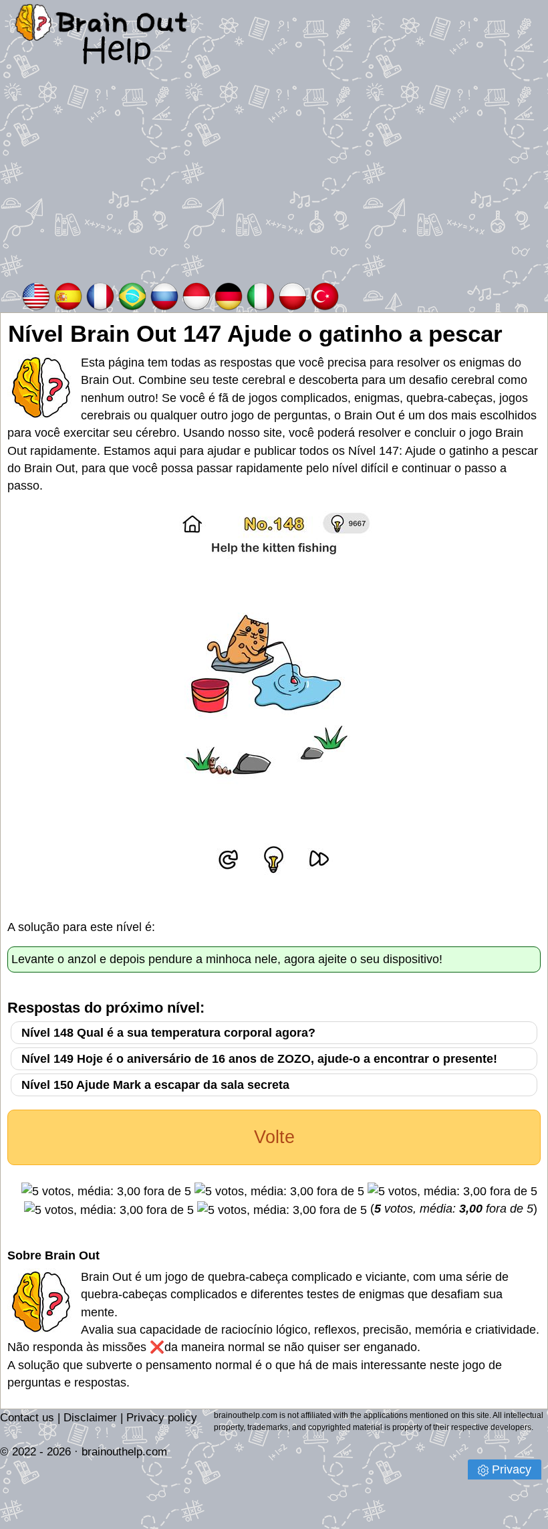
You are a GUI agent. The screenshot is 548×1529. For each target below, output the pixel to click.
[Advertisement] (274, 180)
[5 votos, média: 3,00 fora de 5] (106, 1191)
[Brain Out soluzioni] (261, 295)
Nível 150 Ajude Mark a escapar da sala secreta (155, 1085)
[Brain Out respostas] (132, 295)
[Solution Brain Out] (100, 295)
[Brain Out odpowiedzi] (293, 295)
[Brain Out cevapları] (325, 295)
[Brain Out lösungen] (229, 295)
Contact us (27, 1417)
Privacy (511, 1469)
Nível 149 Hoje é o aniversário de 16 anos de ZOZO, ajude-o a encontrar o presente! (259, 1058)
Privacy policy (161, 1417)
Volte (274, 1137)
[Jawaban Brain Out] (196, 295)
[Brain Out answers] (36, 295)
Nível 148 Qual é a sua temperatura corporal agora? (168, 1032)
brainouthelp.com (124, 1451)
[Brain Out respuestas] (68, 295)
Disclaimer (90, 1417)
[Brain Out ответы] (164, 295)
